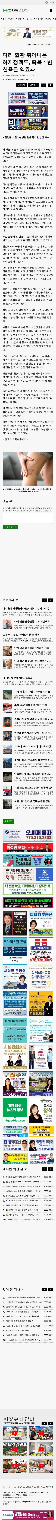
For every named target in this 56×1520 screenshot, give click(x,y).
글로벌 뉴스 (31, 1487)
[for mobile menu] (51, 10)
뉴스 (34, 44)
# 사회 (18, 19)
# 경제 (11, 19)
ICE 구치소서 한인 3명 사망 (17, 1330)
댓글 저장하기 (10, 527)
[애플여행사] (41, 1131)
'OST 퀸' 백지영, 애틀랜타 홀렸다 (19, 1321)
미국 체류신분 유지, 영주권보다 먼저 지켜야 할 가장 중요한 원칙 (24, 1177)
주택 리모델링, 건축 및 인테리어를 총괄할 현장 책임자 (24, 1186)
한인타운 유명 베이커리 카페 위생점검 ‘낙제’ (24, 1302)
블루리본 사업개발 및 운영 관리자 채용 (22, 1205)
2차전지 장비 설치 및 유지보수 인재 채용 (23, 1210)
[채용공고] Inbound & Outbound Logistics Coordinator (25, 1219)
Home (5, 1487)
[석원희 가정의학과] (15, 1131)
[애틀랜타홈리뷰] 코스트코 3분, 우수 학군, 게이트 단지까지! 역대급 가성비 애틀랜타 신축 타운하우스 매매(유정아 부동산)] (41, 1466)
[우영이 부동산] (28, 866)
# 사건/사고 (27, 19)
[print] (43, 85)
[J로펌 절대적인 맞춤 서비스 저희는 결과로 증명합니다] (15, 1057)
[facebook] (50, 85)
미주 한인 (50, 1487)
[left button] (44, 600)
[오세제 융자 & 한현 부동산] (28, 841)
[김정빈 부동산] (41, 1145)
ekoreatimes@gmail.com (13, 1497)
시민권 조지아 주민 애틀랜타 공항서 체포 (23, 1297)
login (52, 3)
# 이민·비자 (39, 19)
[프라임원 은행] (15, 949)
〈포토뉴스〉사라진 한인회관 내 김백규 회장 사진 (25, 1340)
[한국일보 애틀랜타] (16, 10)
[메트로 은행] (41, 976)
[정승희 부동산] (41, 1083)
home (29, 44)
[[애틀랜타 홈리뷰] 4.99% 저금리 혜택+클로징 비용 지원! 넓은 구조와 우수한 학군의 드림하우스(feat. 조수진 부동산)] (15, 1433)
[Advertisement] (28, 563)
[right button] (50, 600)
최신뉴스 (12, 1487)
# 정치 (4, 19)
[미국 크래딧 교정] (28, 124)
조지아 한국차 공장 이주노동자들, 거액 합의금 (24, 1307)
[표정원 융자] (28, 111)
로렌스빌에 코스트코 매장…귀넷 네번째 (22, 1316)
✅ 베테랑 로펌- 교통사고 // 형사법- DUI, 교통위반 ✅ (24, 1215)
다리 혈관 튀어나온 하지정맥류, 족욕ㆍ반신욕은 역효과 (45, 44)
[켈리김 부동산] (41, 923)
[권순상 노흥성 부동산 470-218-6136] (28, 98)
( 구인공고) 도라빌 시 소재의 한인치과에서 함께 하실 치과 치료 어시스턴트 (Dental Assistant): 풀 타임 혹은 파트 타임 (24, 1196)
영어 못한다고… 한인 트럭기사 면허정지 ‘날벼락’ (24, 1335)
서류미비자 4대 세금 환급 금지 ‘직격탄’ (22, 1312)
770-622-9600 (21, 1495)
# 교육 (48, 19)
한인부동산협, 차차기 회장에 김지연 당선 (23, 1326)
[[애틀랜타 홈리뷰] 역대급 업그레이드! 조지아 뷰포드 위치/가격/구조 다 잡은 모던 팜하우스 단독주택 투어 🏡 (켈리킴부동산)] (41, 1449)
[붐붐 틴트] (41, 949)
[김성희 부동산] (28, 32)
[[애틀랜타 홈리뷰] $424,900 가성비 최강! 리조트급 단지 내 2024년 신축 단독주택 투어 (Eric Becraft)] (41, 1433)
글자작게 (21, 85)
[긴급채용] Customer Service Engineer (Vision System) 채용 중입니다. (24, 1182)
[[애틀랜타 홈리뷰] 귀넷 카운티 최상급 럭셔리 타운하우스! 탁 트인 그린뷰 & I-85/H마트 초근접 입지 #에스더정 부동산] (15, 1449)
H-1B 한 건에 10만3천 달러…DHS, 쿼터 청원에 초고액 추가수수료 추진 (24, 1200)
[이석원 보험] (28, 851)
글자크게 (33, 85)
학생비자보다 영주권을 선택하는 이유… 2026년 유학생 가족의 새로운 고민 (24, 1191)
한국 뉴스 (41, 1487)
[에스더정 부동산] (41, 1057)
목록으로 (8, 821)
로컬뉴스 (21, 1487)
